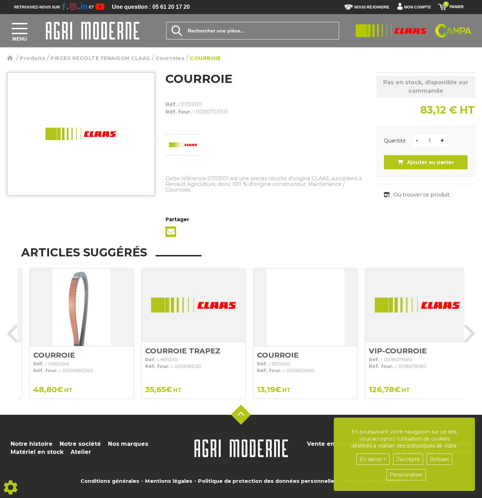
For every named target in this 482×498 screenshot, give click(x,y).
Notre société (80, 444)
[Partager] (170, 231)
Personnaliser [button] (406, 475)
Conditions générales (109, 481)
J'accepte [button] (408, 459)
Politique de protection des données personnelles (267, 481)
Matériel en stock (37, 452)
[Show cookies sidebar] (11, 487)
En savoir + (373, 459)
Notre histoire (32, 444)
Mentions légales (168, 481)
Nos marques (128, 444)
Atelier (81, 452)
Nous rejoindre (371, 7)
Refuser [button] (439, 459)
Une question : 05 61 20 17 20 (151, 7)
